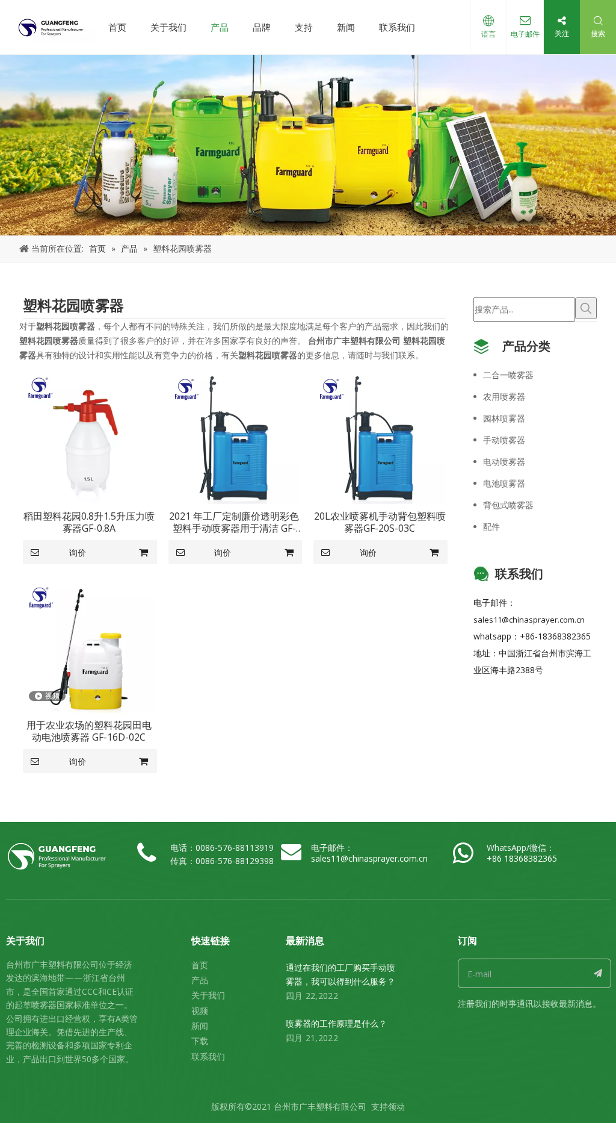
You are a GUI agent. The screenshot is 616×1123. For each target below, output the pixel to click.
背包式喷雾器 (508, 505)
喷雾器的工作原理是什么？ (336, 1023)
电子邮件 (525, 34)
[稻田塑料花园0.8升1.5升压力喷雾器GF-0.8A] (89, 437)
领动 (396, 1106)
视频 (199, 1010)
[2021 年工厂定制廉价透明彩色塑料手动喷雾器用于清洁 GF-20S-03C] (234, 437)
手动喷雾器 (504, 440)
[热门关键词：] (586, 308)
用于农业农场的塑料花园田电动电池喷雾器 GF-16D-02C (89, 731)
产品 (220, 27)
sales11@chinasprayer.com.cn (529, 619)
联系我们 (397, 27)
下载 (199, 1041)
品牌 (262, 27)
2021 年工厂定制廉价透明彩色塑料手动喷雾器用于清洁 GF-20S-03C (234, 522)
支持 (304, 27)
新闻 (346, 27)
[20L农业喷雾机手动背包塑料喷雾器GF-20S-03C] (379, 437)
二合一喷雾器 (508, 375)
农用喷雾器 (504, 396)
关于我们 (168, 27)
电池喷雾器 (504, 483)
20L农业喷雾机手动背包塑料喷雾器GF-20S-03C (380, 522)
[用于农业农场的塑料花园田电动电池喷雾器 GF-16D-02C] (89, 645)
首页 (117, 27)
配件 (491, 526)
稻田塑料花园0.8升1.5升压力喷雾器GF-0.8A (89, 522)
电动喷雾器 (504, 461)
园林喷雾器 (504, 418)
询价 (77, 553)
